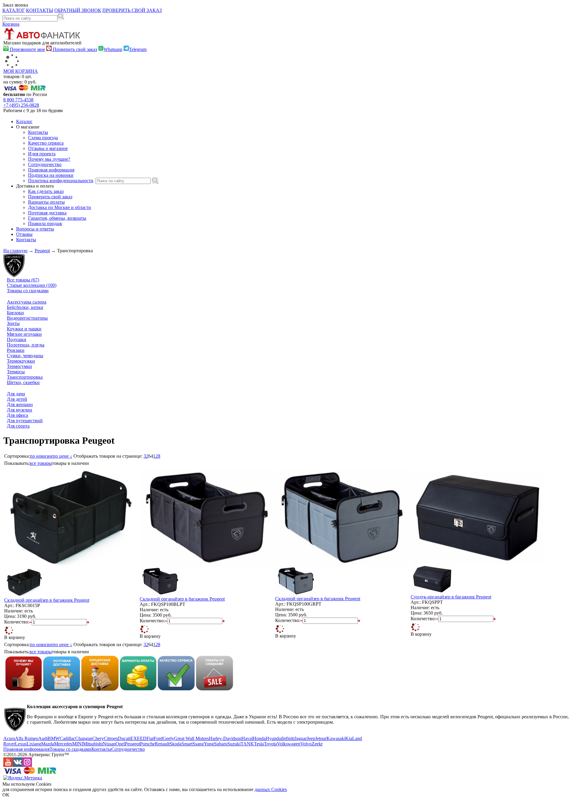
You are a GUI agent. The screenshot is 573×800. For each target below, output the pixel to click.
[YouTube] (8, 765)
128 (156, 456)
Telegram (138, 49)
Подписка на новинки (50, 175)
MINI (77, 743)
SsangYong (203, 743)
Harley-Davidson (225, 738)
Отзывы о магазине (48, 148)
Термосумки (19, 366)
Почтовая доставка (47, 212)
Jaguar (301, 738)
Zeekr (317, 743)
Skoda (175, 743)
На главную (15, 250)
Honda (259, 738)
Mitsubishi (93, 743)
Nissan (109, 743)
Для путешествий (25, 420)
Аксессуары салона (26, 301)
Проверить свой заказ (74, 49)
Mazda (47, 743)
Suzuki (234, 743)
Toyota (270, 743)
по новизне (41, 456)
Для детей (17, 399)
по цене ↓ (62, 456)
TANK (247, 743)
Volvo (306, 743)
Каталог (24, 121)
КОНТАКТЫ (39, 10)
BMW (54, 738)
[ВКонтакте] (17, 765)
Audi (43, 738)
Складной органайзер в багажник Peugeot (46, 600)
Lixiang (34, 743)
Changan (83, 738)
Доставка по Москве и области (59, 207)
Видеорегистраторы (27, 318)
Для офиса (17, 415)
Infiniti (288, 738)
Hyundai (274, 738)
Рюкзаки (15, 350)
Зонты (13, 323)
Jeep (311, 738)
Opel (120, 743)
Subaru (220, 743)
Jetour (320, 738)
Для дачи (16, 393)
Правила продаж (45, 223)
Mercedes (63, 743)
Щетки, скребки (23, 382)
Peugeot (42, 250)
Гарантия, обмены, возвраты (57, 218)
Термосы (16, 371)
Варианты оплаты (46, 202)
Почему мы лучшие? (49, 159)
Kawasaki (335, 738)
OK (6, 794)
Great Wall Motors (191, 738)
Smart (186, 743)
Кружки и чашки (24, 328)
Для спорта (18, 425)
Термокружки (21, 360)
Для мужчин (19, 409)
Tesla (259, 743)
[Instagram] (27, 765)
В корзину (14, 637)
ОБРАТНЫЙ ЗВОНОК (77, 10)
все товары (41, 463)
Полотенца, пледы (25, 344)
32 (146, 456)
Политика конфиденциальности (60, 180)
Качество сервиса (46, 143)
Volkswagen (288, 743)
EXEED (138, 738)
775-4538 (18, 99)
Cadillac (67, 738)
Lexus (21, 743)
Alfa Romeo (26, 738)
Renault (162, 743)
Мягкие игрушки (24, 334)
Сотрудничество (44, 164)
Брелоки (15, 312)
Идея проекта (42, 153)
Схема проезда (43, 137)
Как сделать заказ (46, 191)
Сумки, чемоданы (25, 355)
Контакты (38, 132)
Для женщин (20, 404)
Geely (168, 738)
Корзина (10, 24)
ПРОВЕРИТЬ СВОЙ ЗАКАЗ (132, 10)
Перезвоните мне (27, 49)
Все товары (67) (23, 279)
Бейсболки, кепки (25, 307)
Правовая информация (51, 169)
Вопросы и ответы (35, 228)
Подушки (16, 339)
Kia (348, 738)
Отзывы (24, 234)
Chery (98, 738)
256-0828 (21, 105)
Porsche (147, 743)
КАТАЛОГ (13, 10)
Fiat (150, 738)
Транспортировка (25, 377)
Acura (9, 738)
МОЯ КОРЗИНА (20, 71)
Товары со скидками (28, 290)
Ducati (124, 738)
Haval (247, 738)
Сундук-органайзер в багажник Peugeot (451, 596)
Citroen (111, 738)
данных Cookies (271, 789)
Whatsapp (113, 49)
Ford (158, 738)
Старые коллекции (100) (31, 285)
